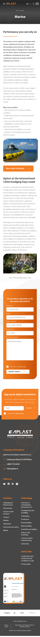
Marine (5, 530)
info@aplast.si (12, 469)
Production (25, 519)
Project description (12, 337)
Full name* (9, 306)
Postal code (10, 329)
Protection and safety (11, 527)
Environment (7, 508)
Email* (8, 313)
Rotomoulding (26, 523)
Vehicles (6, 520)
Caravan (6, 517)
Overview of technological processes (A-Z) (26, 505)
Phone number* (11, 321)
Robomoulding (26, 526)
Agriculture (7, 524)
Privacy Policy (22, 366)
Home (17, 10)
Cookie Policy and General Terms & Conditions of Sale (27, 558)
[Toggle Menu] (37, 3)
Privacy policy (26, 564)
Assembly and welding (29, 529)
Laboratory (25, 544)
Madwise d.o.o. (22, 621)
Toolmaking (25, 516)
